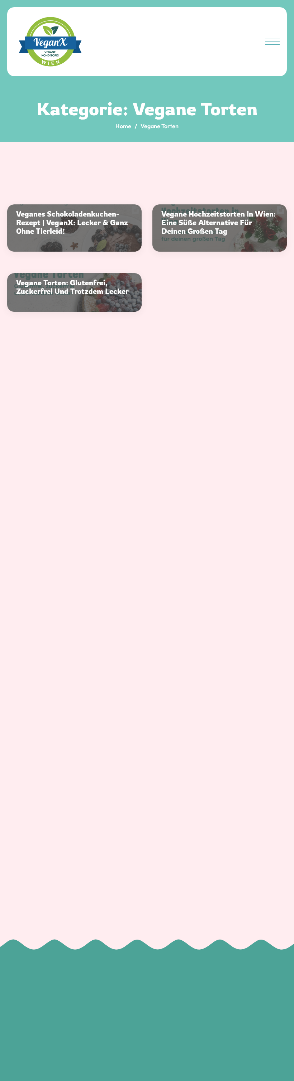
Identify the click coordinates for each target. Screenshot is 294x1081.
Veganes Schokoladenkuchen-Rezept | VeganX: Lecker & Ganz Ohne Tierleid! (72, 223)
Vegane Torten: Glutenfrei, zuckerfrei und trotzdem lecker (72, 287)
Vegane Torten (160, 126)
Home (123, 126)
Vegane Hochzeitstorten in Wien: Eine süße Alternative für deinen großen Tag (218, 223)
